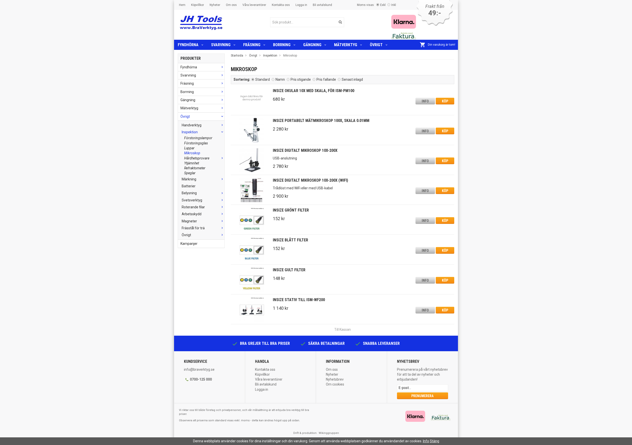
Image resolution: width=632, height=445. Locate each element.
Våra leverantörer (254, 5)
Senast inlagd (352, 79)
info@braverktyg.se (199, 369)
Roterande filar (193, 207)
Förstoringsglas (196, 143)
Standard (262, 79)
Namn (280, 79)
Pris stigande (301, 79)
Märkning (189, 179)
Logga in (301, 5)
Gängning (312, 44)
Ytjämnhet (191, 163)
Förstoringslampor (198, 138)
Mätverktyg (345, 44)
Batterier (189, 186)
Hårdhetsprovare (196, 158)
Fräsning (251, 44)
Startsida (237, 55)
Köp (445, 101)
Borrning (282, 44)
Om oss (231, 5)
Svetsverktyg (192, 200)
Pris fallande (326, 79)
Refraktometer (194, 168)
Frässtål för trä (193, 228)
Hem (182, 5)
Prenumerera (422, 396)
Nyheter (215, 5)
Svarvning (221, 44)
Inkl (393, 5)
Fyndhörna (188, 44)
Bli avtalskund (322, 5)
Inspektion (190, 132)
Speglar (190, 173)
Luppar (189, 148)
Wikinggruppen (329, 433)
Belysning (189, 193)
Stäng (434, 441)
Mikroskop (192, 153)
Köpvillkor (197, 5)
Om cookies (335, 384)
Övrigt (376, 44)
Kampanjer (189, 244)
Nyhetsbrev (335, 379)
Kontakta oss (281, 5)
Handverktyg (191, 125)
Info (425, 101)
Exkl (383, 5)
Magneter (189, 221)
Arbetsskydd (191, 214)
